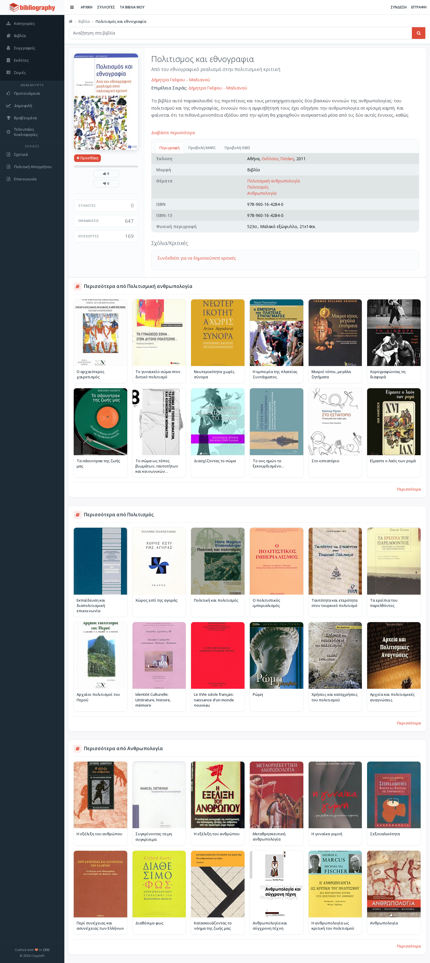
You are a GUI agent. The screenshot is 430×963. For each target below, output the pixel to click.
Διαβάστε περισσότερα (173, 132)
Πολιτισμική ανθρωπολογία (273, 181)
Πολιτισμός (258, 187)
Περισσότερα (409, 489)
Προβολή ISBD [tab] (237, 147)
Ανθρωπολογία (261, 193)
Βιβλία (84, 21)
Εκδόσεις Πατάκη (278, 158)
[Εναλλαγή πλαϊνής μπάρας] (72, 7)
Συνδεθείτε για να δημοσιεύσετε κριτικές (196, 258)
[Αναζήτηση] (418, 33)
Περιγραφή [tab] (169, 147)
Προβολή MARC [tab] (202, 147)
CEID (46, 950)
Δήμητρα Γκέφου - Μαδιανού (180, 79)
